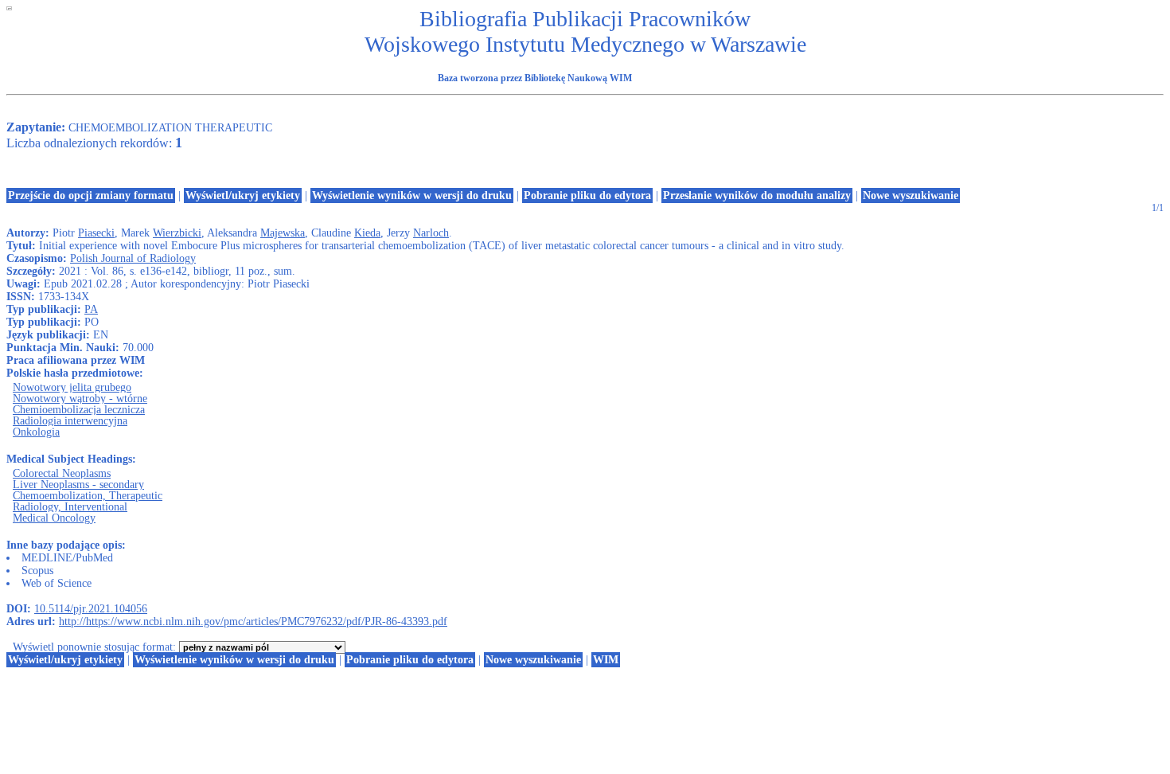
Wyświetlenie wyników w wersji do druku (412, 195)
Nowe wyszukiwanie (910, 195)
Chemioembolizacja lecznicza (79, 410)
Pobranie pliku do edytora (587, 195)
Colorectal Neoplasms (62, 473)
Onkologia (36, 432)
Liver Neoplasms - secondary (78, 485)
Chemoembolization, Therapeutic (87, 496)
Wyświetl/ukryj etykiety (242, 195)
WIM (605, 660)
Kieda (367, 233)
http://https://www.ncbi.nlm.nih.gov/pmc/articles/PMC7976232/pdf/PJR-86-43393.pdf (253, 621)
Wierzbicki (177, 233)
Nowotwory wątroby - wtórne (80, 399)
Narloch (431, 233)
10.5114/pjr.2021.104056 (90, 609)
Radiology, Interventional (70, 507)
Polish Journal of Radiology (133, 258)
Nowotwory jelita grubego (72, 387)
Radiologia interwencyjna (70, 421)
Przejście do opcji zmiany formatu (91, 195)
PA (91, 309)
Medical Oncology (54, 518)
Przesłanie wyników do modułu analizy (757, 195)
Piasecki (96, 233)
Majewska (282, 233)
